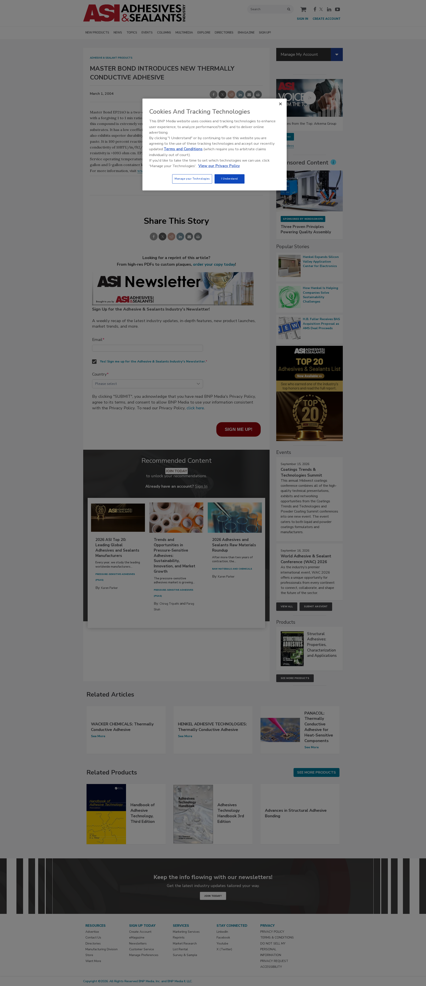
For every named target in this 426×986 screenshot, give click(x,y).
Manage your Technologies (192, 178)
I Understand (229, 178)
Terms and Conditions (183, 149)
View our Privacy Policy (219, 165)
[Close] (280, 104)
